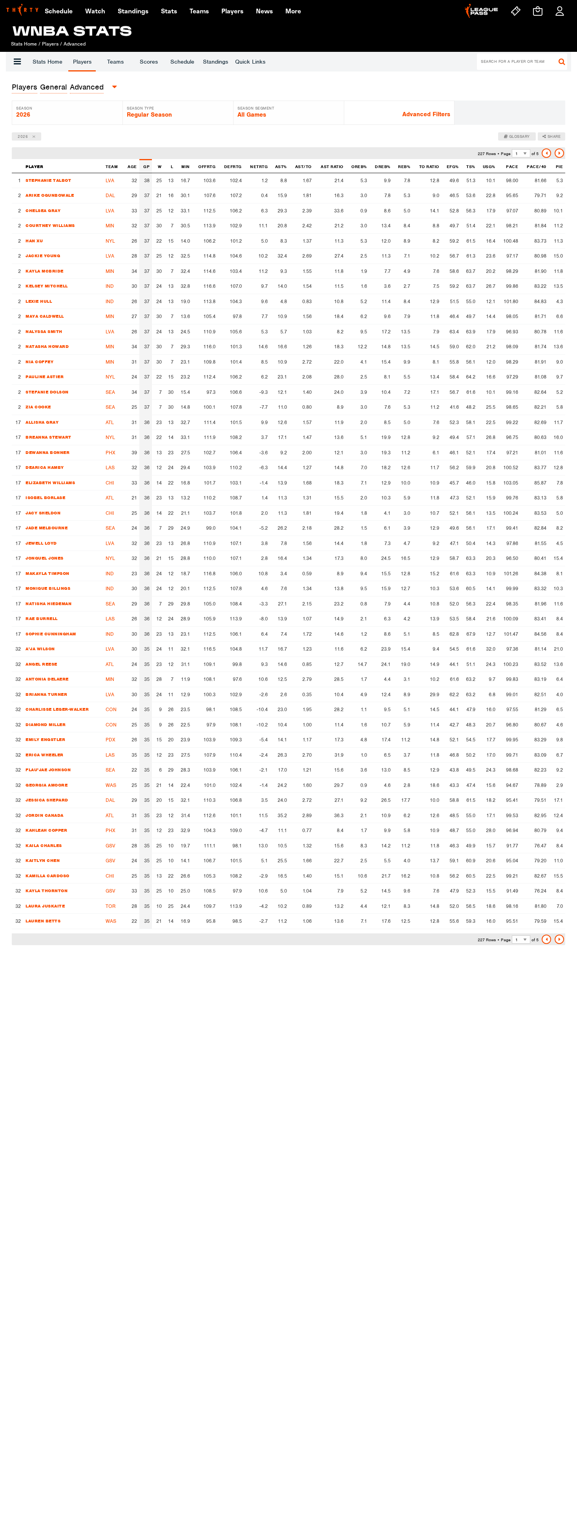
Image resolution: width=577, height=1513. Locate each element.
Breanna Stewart (48, 437)
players (24, 87)
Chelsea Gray (43, 210)
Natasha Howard (47, 346)
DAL (110, 195)
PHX (110, 452)
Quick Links (250, 61)
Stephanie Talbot (48, 180)
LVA (110, 180)
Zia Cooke (38, 407)
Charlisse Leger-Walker (57, 709)
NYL (110, 241)
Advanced (87, 87)
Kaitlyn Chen (43, 860)
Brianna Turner (46, 694)
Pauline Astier (45, 376)
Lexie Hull (39, 301)
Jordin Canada (45, 815)
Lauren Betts (43, 921)
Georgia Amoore (47, 785)
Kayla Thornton (47, 890)
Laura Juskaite (45, 906)
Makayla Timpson (47, 573)
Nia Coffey (39, 361)
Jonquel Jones (45, 558)
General (53, 87)
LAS (110, 467)
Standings (215, 61)
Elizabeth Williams (50, 482)
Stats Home (47, 61)
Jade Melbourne (47, 528)
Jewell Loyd (41, 543)
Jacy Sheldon (43, 513)
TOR (110, 906)
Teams (115, 61)
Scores (149, 61)
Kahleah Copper (46, 830)
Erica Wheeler (45, 754)
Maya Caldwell (45, 316)
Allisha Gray (42, 422)
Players (82, 61)
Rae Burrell (42, 618)
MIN (110, 225)
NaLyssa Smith (44, 331)
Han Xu (34, 240)
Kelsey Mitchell (47, 286)
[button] (17, 61)
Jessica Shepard (47, 800)
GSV (110, 845)
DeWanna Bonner (47, 452)
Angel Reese (41, 664)
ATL (110, 422)
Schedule (182, 61)
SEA (110, 392)
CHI (110, 482)
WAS (111, 785)
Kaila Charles (44, 845)
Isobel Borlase (45, 497)
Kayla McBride (45, 271)
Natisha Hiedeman (48, 603)
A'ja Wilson (40, 648)
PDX (110, 739)
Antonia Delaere (47, 679)
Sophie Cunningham (51, 634)
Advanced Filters (426, 114)
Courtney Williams (50, 225)
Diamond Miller (46, 724)
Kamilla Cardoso (47, 875)
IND (110, 286)
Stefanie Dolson (47, 392)
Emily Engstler (45, 739)
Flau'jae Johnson (48, 769)
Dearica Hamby (45, 467)
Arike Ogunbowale (50, 195)
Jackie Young (43, 255)
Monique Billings (48, 588)
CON (111, 709)
